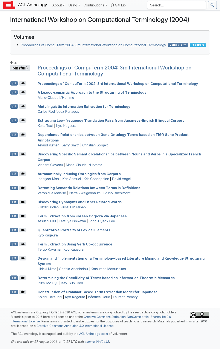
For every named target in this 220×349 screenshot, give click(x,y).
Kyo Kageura (66, 125)
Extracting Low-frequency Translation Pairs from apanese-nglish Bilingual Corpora (111, 120)
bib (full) (20, 68)
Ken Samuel (71, 179)
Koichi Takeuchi (50, 297)
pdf (14, 83)
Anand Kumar (48, 145)
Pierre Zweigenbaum (85, 193)
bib (22, 83)
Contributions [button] (94, 5)
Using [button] (72, 5)
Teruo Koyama (49, 249)
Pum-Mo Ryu (48, 283)
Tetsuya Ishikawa (72, 221)
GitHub (120, 5)
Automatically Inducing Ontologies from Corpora (79, 173)
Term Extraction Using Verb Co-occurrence (75, 244)
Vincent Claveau (50, 165)
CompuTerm (178, 44)
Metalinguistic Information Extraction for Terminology (84, 106)
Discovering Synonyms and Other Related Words (80, 202)
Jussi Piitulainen (73, 207)
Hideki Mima (47, 269)
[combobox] (176, 5)
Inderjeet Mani (49, 179)
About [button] (57, 5)
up (15, 62)
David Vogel (121, 179)
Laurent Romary (125, 297)
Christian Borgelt (95, 145)
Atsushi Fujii (47, 221)
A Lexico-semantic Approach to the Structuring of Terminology (92, 92)
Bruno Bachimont (116, 193)
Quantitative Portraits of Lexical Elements (74, 230)
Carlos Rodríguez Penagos (58, 111)
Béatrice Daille (99, 297)
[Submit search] (212, 5)
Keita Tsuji (45, 125)
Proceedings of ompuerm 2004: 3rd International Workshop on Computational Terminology (118, 83)
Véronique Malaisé (52, 193)
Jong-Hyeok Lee (102, 221)
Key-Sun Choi (72, 283)
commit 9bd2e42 (97, 341)
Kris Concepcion (96, 179)
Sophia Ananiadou (73, 269)
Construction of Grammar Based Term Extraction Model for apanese (97, 292)
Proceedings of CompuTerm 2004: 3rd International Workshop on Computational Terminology (93, 45)
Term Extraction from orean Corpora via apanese (82, 216)
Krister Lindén (48, 207)
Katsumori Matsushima (108, 269)
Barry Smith (70, 145)
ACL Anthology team (93, 333)
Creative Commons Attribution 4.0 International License (75, 326)
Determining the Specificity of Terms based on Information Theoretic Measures (106, 278)
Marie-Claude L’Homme (56, 97)
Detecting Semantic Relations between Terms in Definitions (89, 188)
